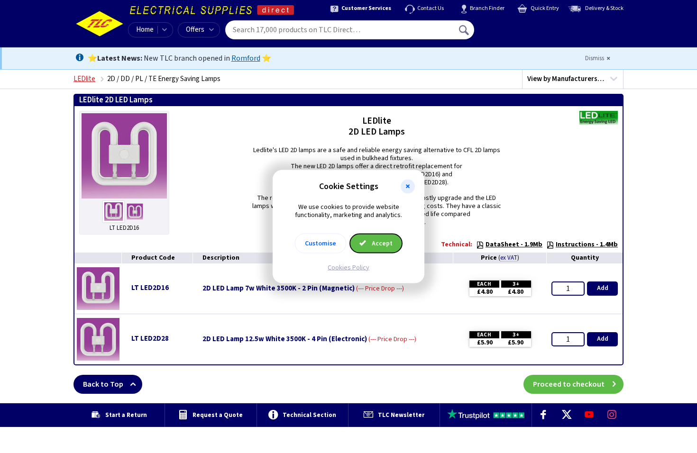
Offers (195, 30)
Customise (320, 243)
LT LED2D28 (150, 339)
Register (517, 33)
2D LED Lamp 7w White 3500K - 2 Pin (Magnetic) (278, 288)
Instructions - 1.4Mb (587, 244)
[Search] (464, 29)
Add (602, 288)
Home (145, 30)
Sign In (524, 26)
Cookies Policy (348, 267)
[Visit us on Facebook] (543, 415)
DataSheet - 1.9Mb (514, 244)
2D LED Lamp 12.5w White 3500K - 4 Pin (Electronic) (284, 339)
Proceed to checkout (569, 384)
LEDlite (84, 79)
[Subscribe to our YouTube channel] (589, 415)
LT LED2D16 (150, 288)
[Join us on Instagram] (612, 415)
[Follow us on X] (566, 415)
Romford (245, 58)
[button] (408, 187)
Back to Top (103, 384)
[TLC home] (99, 23)
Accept (381, 243)
